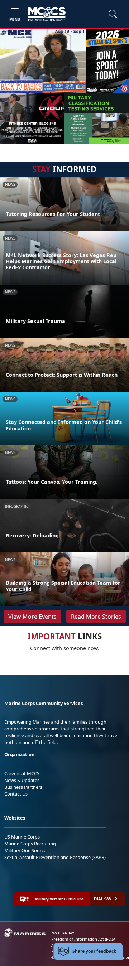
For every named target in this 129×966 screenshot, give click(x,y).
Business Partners (23, 787)
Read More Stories (96, 616)
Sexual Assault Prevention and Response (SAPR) (55, 857)
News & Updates (21, 780)
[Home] (47, 14)
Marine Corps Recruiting (30, 843)
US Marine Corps (22, 837)
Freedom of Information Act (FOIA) (83, 939)
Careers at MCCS (21, 773)
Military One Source (25, 850)
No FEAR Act (62, 933)
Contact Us (16, 794)
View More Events (32, 616)
